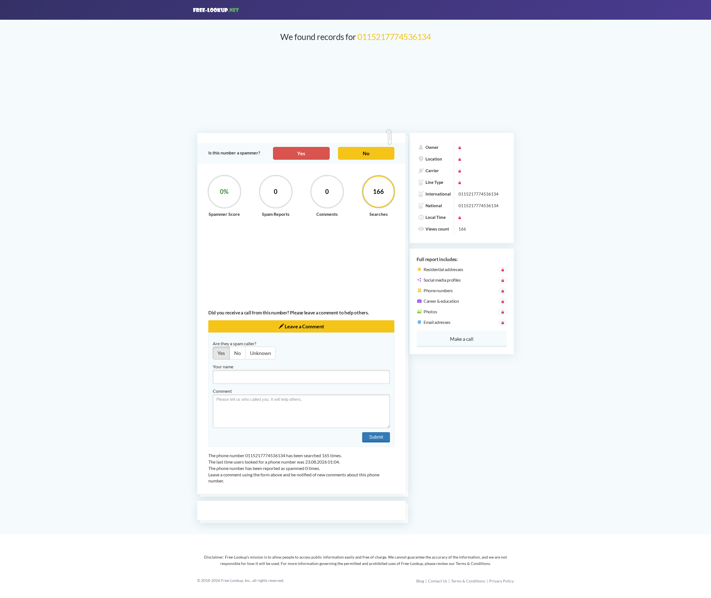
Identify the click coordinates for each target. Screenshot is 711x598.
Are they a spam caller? (234, 343)
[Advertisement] (355, 90)
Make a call (462, 339)
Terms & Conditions (468, 581)
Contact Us (437, 581)
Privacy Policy (501, 581)
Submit (376, 437)
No (366, 153)
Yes (301, 153)
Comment (222, 391)
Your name (223, 366)
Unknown (260, 353)
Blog (420, 581)
